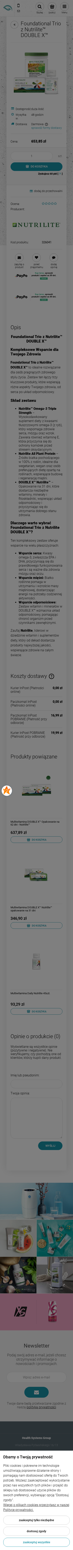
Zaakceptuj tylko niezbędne (36, 1520)
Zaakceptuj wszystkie (36, 1542)
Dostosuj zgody (36, 1531)
